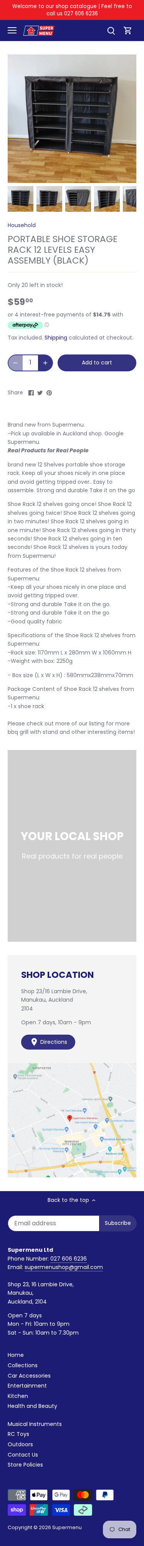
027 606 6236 (68, 1259)
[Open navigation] (12, 30)
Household (22, 225)
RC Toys (18, 1434)
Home (16, 1355)
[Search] (111, 30)
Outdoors (20, 1444)
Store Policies (25, 1465)
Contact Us (23, 1455)
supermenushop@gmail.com (64, 1267)
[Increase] (45, 363)
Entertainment (27, 1385)
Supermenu (67, 1527)
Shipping (56, 337)
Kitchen (18, 1396)
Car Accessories (29, 1376)
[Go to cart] (127, 30)
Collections (23, 1365)
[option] (20, 199)
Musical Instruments (35, 1424)
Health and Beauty (32, 1406)
